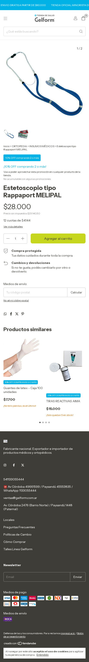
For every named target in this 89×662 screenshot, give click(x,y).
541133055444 (13, 479)
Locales (8, 520)
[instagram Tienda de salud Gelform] (4, 465)
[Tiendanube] (20, 644)
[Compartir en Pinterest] (22, 314)
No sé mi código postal (16, 300)
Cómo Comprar (14, 542)
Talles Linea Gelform (17, 549)
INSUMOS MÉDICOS (41, 146)
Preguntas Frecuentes (19, 527)
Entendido (43, 654)
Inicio (6, 146)
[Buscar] (81, 31)
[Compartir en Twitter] (17, 314)
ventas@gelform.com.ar (20, 498)
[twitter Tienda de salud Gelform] (22, 465)
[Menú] (5, 18)
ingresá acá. (68, 633)
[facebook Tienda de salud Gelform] (13, 465)
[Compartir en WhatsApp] (5, 314)
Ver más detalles (13, 226)
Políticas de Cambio (17, 534)
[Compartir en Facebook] (11, 314)
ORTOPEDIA (19, 146)
